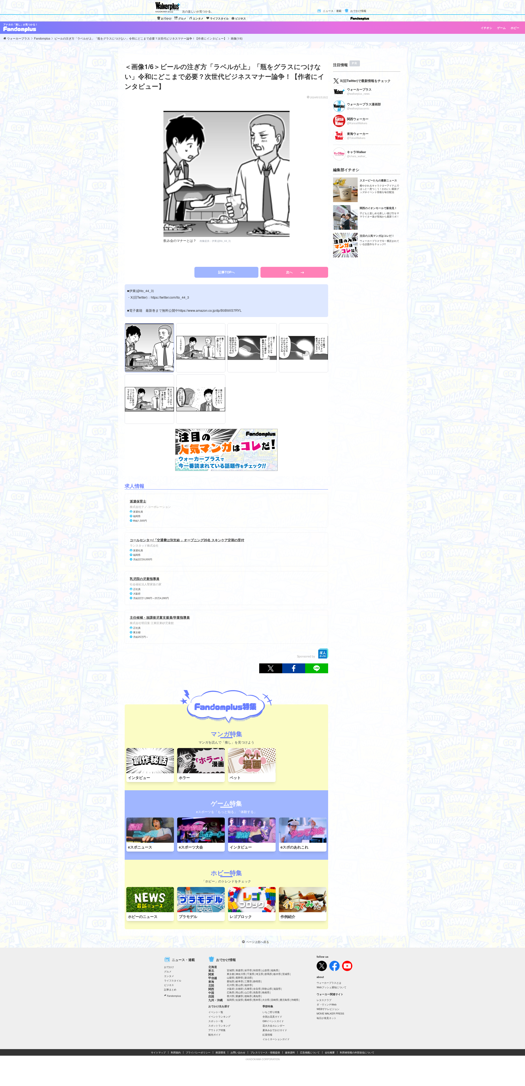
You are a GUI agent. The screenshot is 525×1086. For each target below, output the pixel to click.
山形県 (265, 970)
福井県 (248, 985)
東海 (211, 981)
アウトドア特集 (217, 1030)
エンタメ (198, 18)
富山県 (239, 985)
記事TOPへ (226, 272)
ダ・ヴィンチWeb (327, 1004)
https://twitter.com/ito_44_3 (170, 297)
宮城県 (230, 970)
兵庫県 (248, 988)
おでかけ (166, 18)
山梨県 (230, 977)
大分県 (265, 999)
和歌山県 (267, 988)
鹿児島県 (285, 999)
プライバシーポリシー (198, 1052)
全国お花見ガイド (272, 1016)
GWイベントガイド (273, 1021)
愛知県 (230, 981)
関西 (211, 989)
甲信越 (212, 978)
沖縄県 (294, 999)
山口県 (248, 992)
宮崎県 (274, 999)
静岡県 (257, 981)
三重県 (248, 981)
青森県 (239, 970)
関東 (211, 974)
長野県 (239, 977)
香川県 (230, 996)
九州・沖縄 (215, 1000)
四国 (211, 996)
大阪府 (230, 988)
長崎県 (248, 999)
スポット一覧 (215, 1021)
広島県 (230, 992)
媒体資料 (290, 1052)
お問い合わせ (238, 1052)
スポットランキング (219, 1025)
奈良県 (257, 988)
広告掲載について (310, 1052)
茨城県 (286, 974)
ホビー (515, 28)
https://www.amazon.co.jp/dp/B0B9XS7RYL (210, 310)
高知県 (257, 996)
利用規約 (176, 1052)
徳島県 (248, 996)
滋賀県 (277, 988)
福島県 (274, 970)
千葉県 (250, 974)
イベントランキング (219, 1016)
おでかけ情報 (358, 11)
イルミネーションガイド (276, 1039)
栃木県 (277, 974)
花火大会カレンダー (273, 1025)
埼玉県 (259, 974)
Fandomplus (174, 995)
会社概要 (330, 1052)
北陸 (211, 985)
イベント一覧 (215, 1012)
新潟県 (248, 977)
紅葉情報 (267, 1034)
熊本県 (257, 999)
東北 (211, 970)
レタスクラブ (324, 1000)
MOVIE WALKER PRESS (330, 1013)
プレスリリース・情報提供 (265, 1052)
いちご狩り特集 (271, 1012)
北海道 (212, 967)
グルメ (182, 18)
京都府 (239, 988)
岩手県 (248, 970)
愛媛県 (239, 996)
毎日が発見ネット (326, 1018)
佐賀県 (239, 999)
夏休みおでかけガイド (274, 1030)
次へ (289, 272)
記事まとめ (170, 989)
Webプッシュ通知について (331, 987)
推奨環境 (220, 1052)
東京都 (230, 974)
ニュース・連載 (332, 11)
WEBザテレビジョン (328, 1009)
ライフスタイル (219, 18)
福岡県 (230, 999)
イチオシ (486, 28)
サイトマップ (158, 1052)
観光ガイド (214, 1034)
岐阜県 (239, 981)
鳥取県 (257, 992)
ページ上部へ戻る (257, 942)
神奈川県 (240, 974)
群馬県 (268, 974)
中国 (211, 992)
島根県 (265, 992)
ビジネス (240, 18)
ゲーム (501, 28)
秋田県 (257, 970)
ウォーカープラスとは (329, 982)
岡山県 (239, 992)
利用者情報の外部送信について (357, 1052)
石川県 (230, 985)
